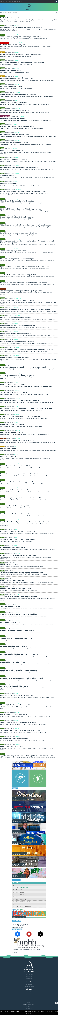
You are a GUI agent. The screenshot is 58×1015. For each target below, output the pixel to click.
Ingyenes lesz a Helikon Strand (11, 432)
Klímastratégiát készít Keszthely (12, 384)
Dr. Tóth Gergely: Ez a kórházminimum (14, 18)
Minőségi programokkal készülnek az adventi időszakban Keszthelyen (26, 408)
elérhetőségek (17, 920)
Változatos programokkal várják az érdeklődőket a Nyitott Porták (25, 309)
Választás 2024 (4, 42)
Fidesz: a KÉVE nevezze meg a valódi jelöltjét (17, 341)
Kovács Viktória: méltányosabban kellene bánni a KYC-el (21, 678)
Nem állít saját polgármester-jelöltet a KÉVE (17, 126)
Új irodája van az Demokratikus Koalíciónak (16, 695)
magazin (15, 788)
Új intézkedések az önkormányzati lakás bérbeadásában (21, 27)
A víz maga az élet (7, 175)
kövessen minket (17, 929)
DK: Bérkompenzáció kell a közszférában (15, 547)
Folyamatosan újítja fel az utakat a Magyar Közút (19, 167)
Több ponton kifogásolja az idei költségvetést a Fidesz (20, 37)
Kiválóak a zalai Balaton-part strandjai (14, 134)
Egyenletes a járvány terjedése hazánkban (16, 333)
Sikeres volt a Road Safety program (13, 159)
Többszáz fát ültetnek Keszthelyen (13, 102)
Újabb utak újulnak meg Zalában (12, 424)
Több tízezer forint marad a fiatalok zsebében (17, 201)
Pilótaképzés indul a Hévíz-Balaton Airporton (17, 490)
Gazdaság (3, 288)
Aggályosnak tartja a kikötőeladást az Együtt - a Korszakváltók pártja (26, 756)
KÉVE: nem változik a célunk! (11, 86)
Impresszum (29, 976)
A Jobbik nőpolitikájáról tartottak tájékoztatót (17, 531)
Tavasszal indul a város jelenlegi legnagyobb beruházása (21, 573)
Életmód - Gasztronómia (28, 1004)
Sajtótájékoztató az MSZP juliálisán (13, 646)
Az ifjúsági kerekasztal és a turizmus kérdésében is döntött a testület (26, 349)
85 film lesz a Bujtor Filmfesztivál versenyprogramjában (21, 54)
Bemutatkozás (28, 984)
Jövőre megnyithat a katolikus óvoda (14, 142)
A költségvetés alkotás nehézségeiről (14, 506)
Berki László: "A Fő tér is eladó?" (12, 746)
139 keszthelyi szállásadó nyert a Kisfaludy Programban (21, 291)
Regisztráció (8, 1)
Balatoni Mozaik (24, 887)
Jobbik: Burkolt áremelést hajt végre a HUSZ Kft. (18, 670)
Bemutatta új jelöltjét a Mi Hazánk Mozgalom (17, 217)
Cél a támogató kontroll (9, 183)
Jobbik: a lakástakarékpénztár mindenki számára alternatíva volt (25, 522)
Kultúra (3, 52)
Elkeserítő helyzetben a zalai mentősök (15, 705)
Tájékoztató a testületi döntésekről (13, 392)
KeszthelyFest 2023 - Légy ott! (11, 150)
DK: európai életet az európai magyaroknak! (17, 482)
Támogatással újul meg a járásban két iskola (17, 300)
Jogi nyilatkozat (28, 978)
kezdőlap (2, 12)
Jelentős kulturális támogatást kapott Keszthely (18, 233)
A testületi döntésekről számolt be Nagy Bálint (18, 275)
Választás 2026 (29, 1008)
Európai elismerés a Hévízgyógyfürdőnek (15, 589)
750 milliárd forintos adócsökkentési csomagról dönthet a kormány (25, 225)
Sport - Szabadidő (5, 116)
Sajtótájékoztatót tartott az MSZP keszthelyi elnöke (20, 730)
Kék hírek (29, 998)
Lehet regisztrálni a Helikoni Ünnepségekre (16, 78)
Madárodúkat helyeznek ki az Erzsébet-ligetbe (18, 259)
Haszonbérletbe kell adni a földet (12, 662)
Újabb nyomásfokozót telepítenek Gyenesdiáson (18, 94)
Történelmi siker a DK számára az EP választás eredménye (22, 466)
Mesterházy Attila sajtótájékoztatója (14, 686)
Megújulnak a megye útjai (10, 622)
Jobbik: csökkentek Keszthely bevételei (15, 514)
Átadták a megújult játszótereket (13, 251)
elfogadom (29, 1013)
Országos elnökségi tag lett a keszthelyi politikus (18, 614)
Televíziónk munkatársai (28, 986)
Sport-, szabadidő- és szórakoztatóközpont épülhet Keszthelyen (24, 267)
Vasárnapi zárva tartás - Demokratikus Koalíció (18, 722)
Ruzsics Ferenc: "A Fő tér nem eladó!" (14, 738)
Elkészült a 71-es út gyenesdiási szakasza (15, 317)
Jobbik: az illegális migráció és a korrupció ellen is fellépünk (22, 498)
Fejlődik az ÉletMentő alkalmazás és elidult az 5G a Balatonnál (23, 283)
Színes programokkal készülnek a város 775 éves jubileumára (23, 191)
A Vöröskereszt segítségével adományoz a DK (17, 375)
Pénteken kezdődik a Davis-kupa (12, 118)
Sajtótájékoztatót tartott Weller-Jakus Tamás (17, 539)
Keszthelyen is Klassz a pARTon (12, 581)
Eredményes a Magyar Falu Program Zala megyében (20, 400)
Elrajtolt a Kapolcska (8, 448)
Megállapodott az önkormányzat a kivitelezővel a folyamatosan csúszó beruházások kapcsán (27, 242)
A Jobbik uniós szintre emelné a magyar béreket (18, 597)
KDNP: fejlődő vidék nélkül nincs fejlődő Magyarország (20, 209)
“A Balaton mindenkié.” (9, 565)
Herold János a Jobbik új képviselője (13, 714)
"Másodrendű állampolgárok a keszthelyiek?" (17, 638)
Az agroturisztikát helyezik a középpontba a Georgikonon (22, 62)
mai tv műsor (16, 880)
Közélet (3, 15)
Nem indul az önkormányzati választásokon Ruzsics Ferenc (22, 474)
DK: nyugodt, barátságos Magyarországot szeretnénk (20, 416)
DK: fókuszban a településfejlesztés (13, 45)
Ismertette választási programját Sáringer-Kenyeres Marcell (23, 367)
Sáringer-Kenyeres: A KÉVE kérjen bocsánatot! (17, 325)
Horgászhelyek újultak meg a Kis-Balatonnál (17, 440)
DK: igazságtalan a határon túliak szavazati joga (18, 555)
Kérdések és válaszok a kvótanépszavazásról (17, 630)
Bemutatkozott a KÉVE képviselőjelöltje (15, 357)
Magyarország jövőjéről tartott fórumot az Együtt (19, 654)
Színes (2, 148)
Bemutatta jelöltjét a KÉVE (10, 70)
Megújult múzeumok (8, 456)
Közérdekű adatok (28, 974)
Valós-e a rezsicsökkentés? (10, 606)
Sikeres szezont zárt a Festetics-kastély (15, 110)
